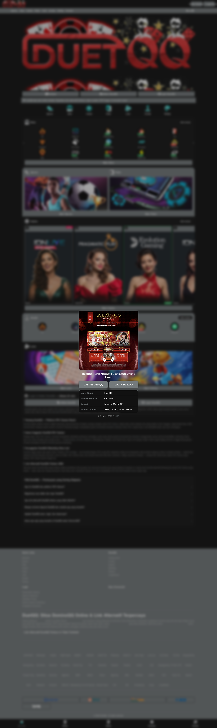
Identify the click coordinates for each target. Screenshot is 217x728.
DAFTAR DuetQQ (93, 384)
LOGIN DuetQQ (124, 384)
